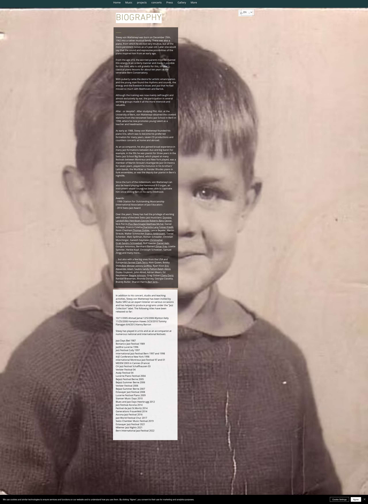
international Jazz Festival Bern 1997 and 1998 (140, 353)
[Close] (364, 499)
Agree (356, 499)
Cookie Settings (339, 499)
